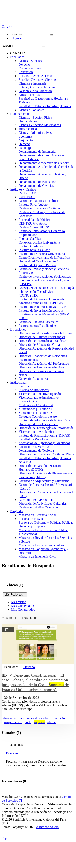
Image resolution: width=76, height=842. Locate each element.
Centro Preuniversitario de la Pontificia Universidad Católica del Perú (44, 259)
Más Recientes (14, 594)
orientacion (59, 718)
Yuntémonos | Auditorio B (36, 409)
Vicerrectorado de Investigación (40, 394)
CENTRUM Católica (33, 223)
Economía (25, 136)
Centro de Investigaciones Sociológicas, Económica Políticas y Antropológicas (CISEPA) (45, 280)
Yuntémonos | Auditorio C (36, 412)
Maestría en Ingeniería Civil (37, 556)
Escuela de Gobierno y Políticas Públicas (46, 522)
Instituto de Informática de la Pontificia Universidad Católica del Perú (44, 422)
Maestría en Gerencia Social (37, 515)
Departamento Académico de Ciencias (44, 163)
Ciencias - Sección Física (35, 117)
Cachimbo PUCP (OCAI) (36, 500)
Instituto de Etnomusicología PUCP (42, 306)
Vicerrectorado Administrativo (39, 397)
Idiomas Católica (30, 238)
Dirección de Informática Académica (43, 341)
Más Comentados (22, 606)
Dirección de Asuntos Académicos (41, 367)
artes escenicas (28, 129)
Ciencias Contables (31, 110)
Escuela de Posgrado (32, 518)
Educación (26, 72)
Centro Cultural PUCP (34, 227)
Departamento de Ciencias (36, 185)
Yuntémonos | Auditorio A (36, 405)
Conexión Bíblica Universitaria (39, 242)
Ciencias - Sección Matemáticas (40, 125)
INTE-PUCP (27, 193)
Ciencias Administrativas (35, 132)
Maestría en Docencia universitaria (42, 545)
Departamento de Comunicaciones (41, 155)
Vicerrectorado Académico (36, 431)
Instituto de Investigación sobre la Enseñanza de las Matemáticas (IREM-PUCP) (44, 314)
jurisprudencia (12, 722)
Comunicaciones (30, 68)
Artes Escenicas (29, 95)
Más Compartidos (23, 609)
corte (28, 722)
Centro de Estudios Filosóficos (39, 201)
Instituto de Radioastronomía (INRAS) (44, 435)
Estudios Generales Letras (36, 76)
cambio (44, 718)
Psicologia (25, 148)
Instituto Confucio (31, 246)
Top (4, 838)
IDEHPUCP (27, 197)
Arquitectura (27, 140)
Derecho (24, 64)
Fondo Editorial (29, 159)
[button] (7, 26)
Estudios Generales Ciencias (37, 79)
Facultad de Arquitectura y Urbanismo (44, 481)
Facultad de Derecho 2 (34, 447)
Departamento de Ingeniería (37, 151)
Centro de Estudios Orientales (38, 322)
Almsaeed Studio (47, 827)
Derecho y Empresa (32, 526)
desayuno (9, 718)
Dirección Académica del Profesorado (44, 363)
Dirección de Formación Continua (41, 371)
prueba (23, 375)
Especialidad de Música (34, 219)
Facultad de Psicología (34, 439)
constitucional (28, 718)
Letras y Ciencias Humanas (37, 87)
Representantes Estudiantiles (37, 325)
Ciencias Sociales (30, 60)
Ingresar (16, 38)
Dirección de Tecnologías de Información (46, 428)
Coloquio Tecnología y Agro (38, 416)
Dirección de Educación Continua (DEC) (46, 454)
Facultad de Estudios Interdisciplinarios (45, 106)
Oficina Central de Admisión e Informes (45, 333)
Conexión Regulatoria (33, 378)
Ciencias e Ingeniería (32, 83)
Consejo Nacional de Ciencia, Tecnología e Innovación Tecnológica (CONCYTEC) (46, 291)
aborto (52, 722)
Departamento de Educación (37, 182)
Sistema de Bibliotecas (34, 390)
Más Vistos (18, 602)
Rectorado (25, 386)
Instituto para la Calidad (34, 250)
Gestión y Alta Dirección (35, 91)
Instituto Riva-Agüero (33, 204)
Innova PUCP (28, 401)
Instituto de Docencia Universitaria (42, 254)
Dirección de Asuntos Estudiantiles (42, 337)
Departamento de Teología (36, 450)
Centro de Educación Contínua (39, 208)
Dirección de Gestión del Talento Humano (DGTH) (40, 467)
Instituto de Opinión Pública (37, 265)
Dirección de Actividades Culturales (42, 503)
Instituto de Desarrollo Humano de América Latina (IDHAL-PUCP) (42, 301)
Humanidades (28, 121)
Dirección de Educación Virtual (40, 344)
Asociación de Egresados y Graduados (44, 443)
